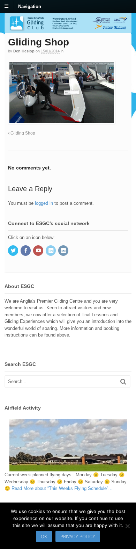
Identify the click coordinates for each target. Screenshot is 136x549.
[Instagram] (63, 251)
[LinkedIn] (51, 251)
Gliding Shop (22, 133)
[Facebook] (26, 251)
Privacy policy (77, 536)
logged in (44, 203)
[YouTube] (38, 251)
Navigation (29, 6)
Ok (44, 536)
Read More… (62, 488)
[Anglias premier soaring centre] (68, 29)
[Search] (123, 381)
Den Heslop (24, 51)
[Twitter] (13, 251)
